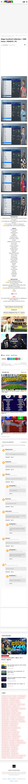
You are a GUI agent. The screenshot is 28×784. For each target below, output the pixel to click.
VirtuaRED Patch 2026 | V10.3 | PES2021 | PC (16, 683)
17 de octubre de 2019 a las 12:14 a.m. (11, 565)
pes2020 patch (5, 744)
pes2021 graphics (6, 751)
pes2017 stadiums (6, 715)
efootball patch (13, 698)
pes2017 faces (16, 706)
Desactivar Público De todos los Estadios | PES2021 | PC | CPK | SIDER (13, 392)
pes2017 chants (22, 704)
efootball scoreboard (15, 700)
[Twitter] (11, 359)
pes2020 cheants (20, 740)
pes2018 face (15, 721)
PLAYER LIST (14, 309)
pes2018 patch (5, 725)
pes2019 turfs (5, 740)
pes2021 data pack (6, 749)
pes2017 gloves (6, 708)
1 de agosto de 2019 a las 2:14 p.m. (11, 500)
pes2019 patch (15, 734)
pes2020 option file (21, 742)
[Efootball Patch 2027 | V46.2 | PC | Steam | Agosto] (14, 646)
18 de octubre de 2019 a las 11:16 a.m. (15, 577)
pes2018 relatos (14, 725)
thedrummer (8, 511)
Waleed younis (9, 449)
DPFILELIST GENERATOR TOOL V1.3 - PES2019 (14, 312)
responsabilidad (19, 757)
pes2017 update (6, 719)
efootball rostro (6, 700)
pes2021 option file (6, 753)
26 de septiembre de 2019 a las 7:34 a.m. (16, 551)
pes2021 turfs (22, 755)
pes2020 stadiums (6, 747)
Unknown (7, 474)
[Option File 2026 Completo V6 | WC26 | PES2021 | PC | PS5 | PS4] (4, 666)
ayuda (4, 695)
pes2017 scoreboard (17, 712)
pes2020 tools (14, 747)
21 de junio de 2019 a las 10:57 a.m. (11, 463)
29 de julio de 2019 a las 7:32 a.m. (14, 487)
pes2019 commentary (7, 732)
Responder (8, 457)
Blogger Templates (12, 778)
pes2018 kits (22, 721)
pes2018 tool (14, 730)
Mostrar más (23, 372)
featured (8, 355)
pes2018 (13, 719)
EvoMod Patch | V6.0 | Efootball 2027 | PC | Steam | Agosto (16, 672)
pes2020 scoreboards (15, 744)
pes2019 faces (12, 35)
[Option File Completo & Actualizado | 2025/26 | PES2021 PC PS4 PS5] (4, 679)
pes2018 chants (20, 719)
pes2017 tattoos (6, 717)
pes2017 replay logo (6, 712)
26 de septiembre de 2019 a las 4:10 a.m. (12, 539)
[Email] (19, 359)
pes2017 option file (6, 710)
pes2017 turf (21, 717)
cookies (15, 695)
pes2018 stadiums (17, 727)
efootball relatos (21, 698)
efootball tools (5, 702)
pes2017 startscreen (16, 715)
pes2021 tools (14, 755)
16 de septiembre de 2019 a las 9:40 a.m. (16, 525)
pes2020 (12, 740)
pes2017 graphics (14, 708)
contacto (9, 695)
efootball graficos (22, 695)
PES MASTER (12, 485)
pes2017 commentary (7, 706)
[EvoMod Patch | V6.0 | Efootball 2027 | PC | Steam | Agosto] (4, 673)
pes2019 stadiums (17, 736)
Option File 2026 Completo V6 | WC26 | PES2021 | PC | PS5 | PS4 (16, 665)
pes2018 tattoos (6, 730)
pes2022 (4, 757)
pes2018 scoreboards (7, 727)
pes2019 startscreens (7, 738)
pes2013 (18, 702)
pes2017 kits (23, 708)
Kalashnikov (8, 461)
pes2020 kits (13, 742)
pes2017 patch (15, 710)
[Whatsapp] (14, 359)
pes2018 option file (14, 723)
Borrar (12, 457)
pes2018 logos (5, 723)
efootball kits (5, 698)
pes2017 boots (13, 704)
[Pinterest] (16, 359)
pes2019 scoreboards (7, 736)
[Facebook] (8, 359)
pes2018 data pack (6, 721)
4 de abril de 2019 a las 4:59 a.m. (10, 450)
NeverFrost (8, 498)
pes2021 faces (15, 749)
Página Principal (4, 35)
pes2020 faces (5, 742)
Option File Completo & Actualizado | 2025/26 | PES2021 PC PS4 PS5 (16, 678)
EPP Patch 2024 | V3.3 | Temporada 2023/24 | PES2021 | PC (13, 434)
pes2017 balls (5, 704)
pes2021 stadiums (6, 755)
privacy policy (11, 757)
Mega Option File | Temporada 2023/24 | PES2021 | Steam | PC (12, 413)
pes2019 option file (6, 734)
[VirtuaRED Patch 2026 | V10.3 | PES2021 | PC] (4, 685)
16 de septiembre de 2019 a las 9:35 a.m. (12, 512)
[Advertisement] (14, 19)
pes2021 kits (14, 751)
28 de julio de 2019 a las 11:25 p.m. (11, 475)
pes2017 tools (14, 717)
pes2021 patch (15, 753)
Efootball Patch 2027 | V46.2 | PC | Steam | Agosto (12, 658)
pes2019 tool (16, 738)
